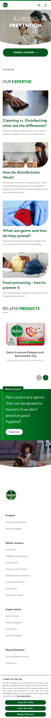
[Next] (45, 377)
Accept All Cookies (25, 702)
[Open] (39, 5)
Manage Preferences (25, 714)
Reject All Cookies (25, 708)
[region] (25, 696)
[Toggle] (45, 5)
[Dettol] (7, 5)
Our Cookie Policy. (23, 696)
